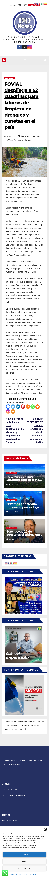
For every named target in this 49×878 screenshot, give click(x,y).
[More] (13, 411)
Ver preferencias (24, 868)
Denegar (24, 861)
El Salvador (9, 78)
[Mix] (28, 406)
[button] (45, 829)
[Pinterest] (23, 406)
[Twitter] (13, 406)
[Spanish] (16, 563)
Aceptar (24, 854)
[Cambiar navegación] (25, 60)
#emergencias (36, 136)
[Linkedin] (18, 406)
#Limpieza (18, 140)
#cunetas (25, 136)
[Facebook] (8, 406)
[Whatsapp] (32, 406)
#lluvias (27, 140)
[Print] (37, 406)
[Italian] (12, 563)
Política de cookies (16, 874)
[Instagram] (8, 411)
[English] (6, 563)
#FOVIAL (8, 140)
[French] (9, 563)
